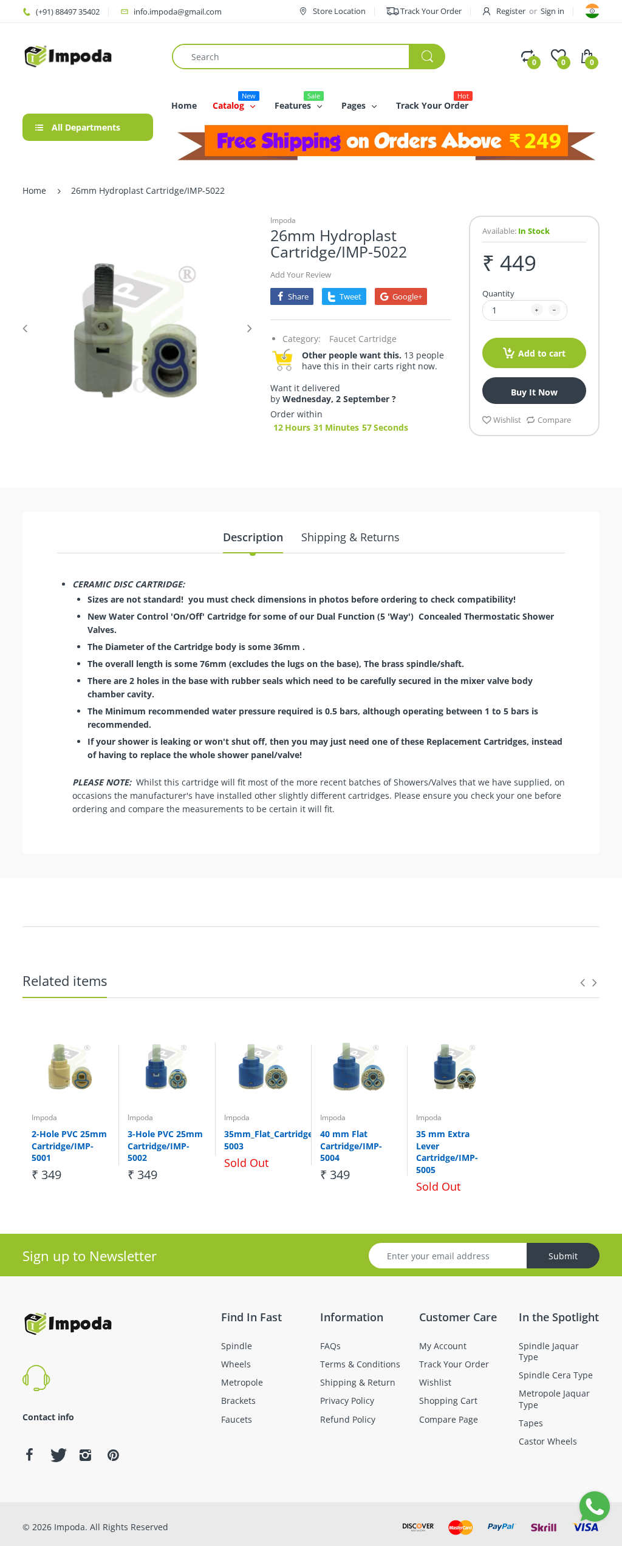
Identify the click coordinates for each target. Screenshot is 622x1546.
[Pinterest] (113, 1455)
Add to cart (542, 353)
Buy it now (534, 392)
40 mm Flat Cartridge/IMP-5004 (351, 1145)
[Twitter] (57, 1455)
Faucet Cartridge (363, 338)
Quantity (498, 293)
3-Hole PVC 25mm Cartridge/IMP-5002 (165, 1145)
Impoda (283, 220)
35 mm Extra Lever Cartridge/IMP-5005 (447, 1151)
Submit (563, 1256)
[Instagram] (85, 1455)
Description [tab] (253, 537)
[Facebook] (29, 1455)
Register (510, 10)
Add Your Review (300, 274)
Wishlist (507, 419)
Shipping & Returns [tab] (350, 537)
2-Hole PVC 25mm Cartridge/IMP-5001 (69, 1145)
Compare (554, 419)
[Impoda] (68, 55)
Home (34, 190)
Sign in (552, 10)
